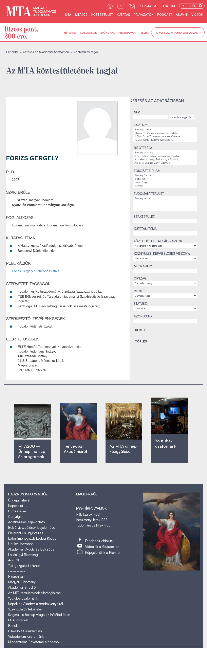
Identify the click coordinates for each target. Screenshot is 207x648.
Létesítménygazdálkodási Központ (33, 538)
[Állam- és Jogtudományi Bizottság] (165, 163)
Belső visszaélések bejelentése (31, 527)
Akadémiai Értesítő (22, 587)
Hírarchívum (16, 576)
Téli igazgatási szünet (24, 565)
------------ (16, 571)
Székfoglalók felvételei (25, 609)
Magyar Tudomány (22, 582)
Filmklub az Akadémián (25, 631)
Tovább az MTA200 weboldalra (177, 32)
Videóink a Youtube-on (102, 546)
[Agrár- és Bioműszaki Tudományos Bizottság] (165, 156)
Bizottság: (143, 148)
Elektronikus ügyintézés (25, 533)
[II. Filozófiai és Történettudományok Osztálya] (165, 136)
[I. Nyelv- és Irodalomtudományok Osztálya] (165, 133)
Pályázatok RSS (88, 514)
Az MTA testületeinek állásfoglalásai (34, 593)
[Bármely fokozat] (165, 175)
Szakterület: (144, 217)
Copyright (15, 516)
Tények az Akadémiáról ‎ (75, 449)
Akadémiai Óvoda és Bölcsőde (31, 549)
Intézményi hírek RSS (92, 520)
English (169, 6)
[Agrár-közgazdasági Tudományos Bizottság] (165, 159)
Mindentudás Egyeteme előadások (34, 642)
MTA (68, 15)
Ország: (140, 278)
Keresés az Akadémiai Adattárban (46, 52)
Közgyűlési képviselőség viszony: (162, 253)
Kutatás (123, 15)
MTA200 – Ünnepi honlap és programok (31, 451)
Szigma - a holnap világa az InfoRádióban (39, 614)
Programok (127, 32)
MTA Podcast (18, 620)
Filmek (144, 32)
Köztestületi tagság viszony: (158, 241)
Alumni (182, 15)
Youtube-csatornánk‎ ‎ (165, 443)
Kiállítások (88, 32)
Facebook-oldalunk (99, 541)
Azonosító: (143, 316)
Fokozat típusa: (147, 171)
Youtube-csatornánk (23, 598)
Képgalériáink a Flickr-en (103, 552)
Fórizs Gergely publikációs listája (35, 271)
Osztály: (141, 125)
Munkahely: (143, 266)
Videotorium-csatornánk (26, 636)
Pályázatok (143, 15)
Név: (137, 112)
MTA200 (81, 15)
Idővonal (107, 32)
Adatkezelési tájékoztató (26, 522)
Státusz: (141, 304)
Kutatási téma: (145, 229)
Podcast (164, 15)
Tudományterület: (149, 194)
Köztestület (102, 15)
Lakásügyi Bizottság (23, 555)
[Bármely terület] (165, 198)
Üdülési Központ (20, 544)
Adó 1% (14, 560)
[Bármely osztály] (165, 129)
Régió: (139, 291)
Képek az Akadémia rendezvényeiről (35, 604)
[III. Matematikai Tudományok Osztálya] (165, 140)
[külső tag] (165, 185)
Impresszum (17, 511)
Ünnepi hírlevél (19, 500)
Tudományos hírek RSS (93, 525)
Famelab (14, 625)
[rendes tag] (165, 179)
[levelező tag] (165, 182)
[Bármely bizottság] (165, 152)
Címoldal (12, 52)
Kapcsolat (148, 6)
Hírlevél (70, 32)
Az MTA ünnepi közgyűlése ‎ (124, 449)
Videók (197, 15)
